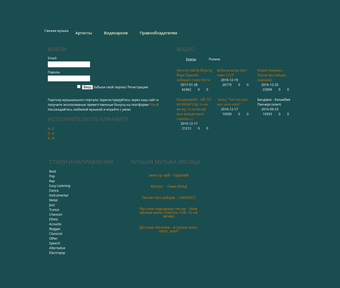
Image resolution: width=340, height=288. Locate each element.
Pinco (154, 104)
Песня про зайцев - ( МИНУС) (169, 197)
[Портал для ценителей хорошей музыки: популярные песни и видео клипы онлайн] (66, 15)
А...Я (51, 138)
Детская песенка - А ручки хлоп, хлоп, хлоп (168, 229)
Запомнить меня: (62, 87)
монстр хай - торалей (168, 175)
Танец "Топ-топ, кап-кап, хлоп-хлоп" (232, 102)
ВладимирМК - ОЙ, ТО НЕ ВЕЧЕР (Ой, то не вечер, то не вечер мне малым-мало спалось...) (194, 109)
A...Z (51, 128)
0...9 (51, 133)
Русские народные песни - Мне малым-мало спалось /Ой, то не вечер (169, 212)
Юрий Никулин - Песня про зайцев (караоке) (271, 75)
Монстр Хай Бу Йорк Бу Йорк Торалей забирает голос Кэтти (194, 75)
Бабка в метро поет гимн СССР (232, 72)
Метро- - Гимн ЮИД (169, 186)
